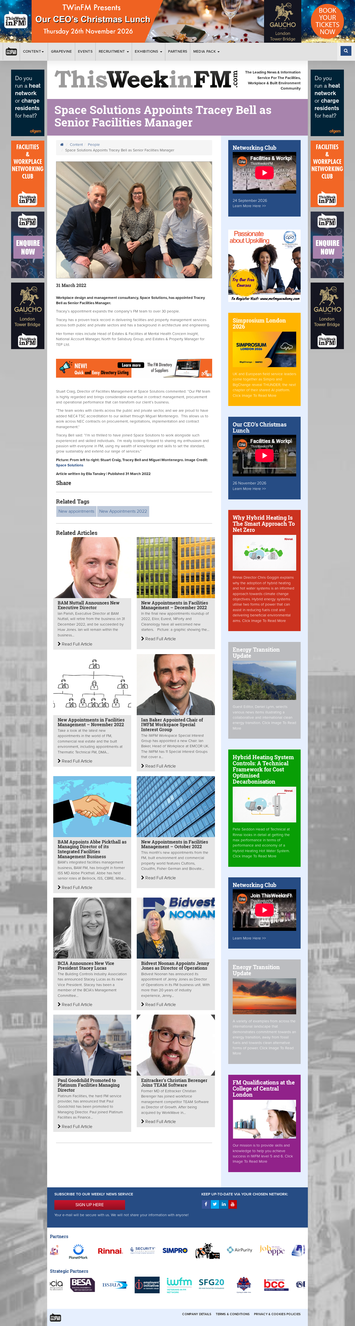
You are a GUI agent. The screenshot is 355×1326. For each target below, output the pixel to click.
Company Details (196, 1314)
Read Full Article (76, 644)
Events (85, 51)
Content (32, 51)
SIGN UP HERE (89, 1205)
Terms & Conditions (233, 1314)
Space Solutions (69, 465)
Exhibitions (147, 51)
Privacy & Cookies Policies (277, 1314)
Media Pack (205, 51)
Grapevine (61, 51)
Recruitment (112, 51)
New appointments (76, 511)
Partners (177, 51)
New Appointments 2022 (123, 511)
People (94, 145)
